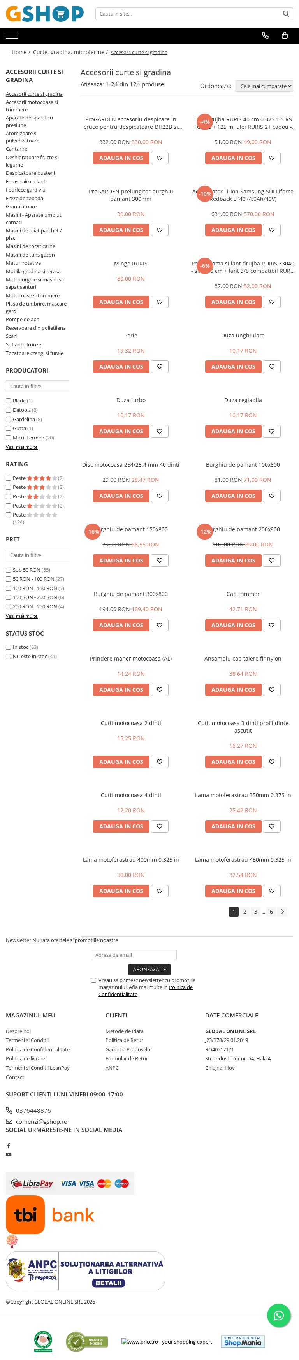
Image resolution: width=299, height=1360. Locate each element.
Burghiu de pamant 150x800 (131, 529)
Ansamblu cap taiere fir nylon (242, 658)
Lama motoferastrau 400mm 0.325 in (131, 859)
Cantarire (16, 148)
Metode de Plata (125, 1031)
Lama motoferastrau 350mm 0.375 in (243, 795)
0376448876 (32, 1110)
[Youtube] (8, 1154)
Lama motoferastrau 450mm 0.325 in (243, 859)
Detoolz (22, 409)
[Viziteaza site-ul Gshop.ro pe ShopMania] (243, 1341)
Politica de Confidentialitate (38, 1049)
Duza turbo (131, 400)
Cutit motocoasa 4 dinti (131, 795)
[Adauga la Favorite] (160, 158)
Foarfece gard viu (26, 189)
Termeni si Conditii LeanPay (38, 1067)
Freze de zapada (24, 198)
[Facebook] (8, 1145)
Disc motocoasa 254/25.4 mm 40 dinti (130, 464)
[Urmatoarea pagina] (282, 912)
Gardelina (24, 419)
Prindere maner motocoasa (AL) (131, 658)
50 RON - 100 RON (34, 578)
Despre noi (18, 1031)
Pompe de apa (22, 319)
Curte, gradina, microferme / (71, 52)
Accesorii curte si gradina (34, 93)
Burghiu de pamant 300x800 (131, 593)
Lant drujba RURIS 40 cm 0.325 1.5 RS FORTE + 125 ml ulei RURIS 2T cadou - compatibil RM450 (243, 123)
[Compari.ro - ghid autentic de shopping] (86, 1341)
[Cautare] (286, 13)
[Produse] (12, 37)
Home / (22, 52)
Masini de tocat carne (30, 246)
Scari (11, 335)
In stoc (20, 646)
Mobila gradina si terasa (33, 271)
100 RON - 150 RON (35, 588)
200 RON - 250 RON (35, 606)
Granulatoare (21, 206)
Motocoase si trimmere (33, 295)
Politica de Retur (124, 1040)
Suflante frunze (23, 344)
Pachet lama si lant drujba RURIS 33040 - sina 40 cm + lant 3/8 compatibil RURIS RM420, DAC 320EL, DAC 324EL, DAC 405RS (243, 267)
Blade (19, 400)
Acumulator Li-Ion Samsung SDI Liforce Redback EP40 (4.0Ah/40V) (243, 195)
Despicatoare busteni (30, 172)
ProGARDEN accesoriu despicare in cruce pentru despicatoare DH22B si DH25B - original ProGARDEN (131, 123)
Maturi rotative (23, 262)
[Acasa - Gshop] (45, 14)
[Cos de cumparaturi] (284, 35)
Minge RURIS (131, 263)
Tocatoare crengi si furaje (34, 353)
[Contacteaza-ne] (265, 35)
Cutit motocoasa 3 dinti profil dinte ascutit (243, 726)
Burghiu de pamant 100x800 (243, 464)
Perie (130, 335)
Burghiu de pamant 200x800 (243, 529)
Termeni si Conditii (27, 1040)
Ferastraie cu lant (26, 181)
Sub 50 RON (26, 569)
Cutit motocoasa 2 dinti (131, 723)
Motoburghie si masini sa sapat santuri (35, 283)
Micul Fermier (28, 437)
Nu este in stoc (30, 656)
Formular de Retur (127, 1058)
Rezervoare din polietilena (36, 327)
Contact (15, 1077)
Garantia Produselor (129, 1049)
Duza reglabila (243, 400)
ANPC (112, 1067)
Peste (20, 477)
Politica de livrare (25, 1058)
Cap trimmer (243, 593)
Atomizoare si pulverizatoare (22, 137)
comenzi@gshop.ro (40, 1121)
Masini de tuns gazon (30, 254)
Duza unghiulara (243, 335)
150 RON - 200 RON (35, 597)
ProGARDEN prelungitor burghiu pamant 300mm (131, 195)
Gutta (19, 428)
